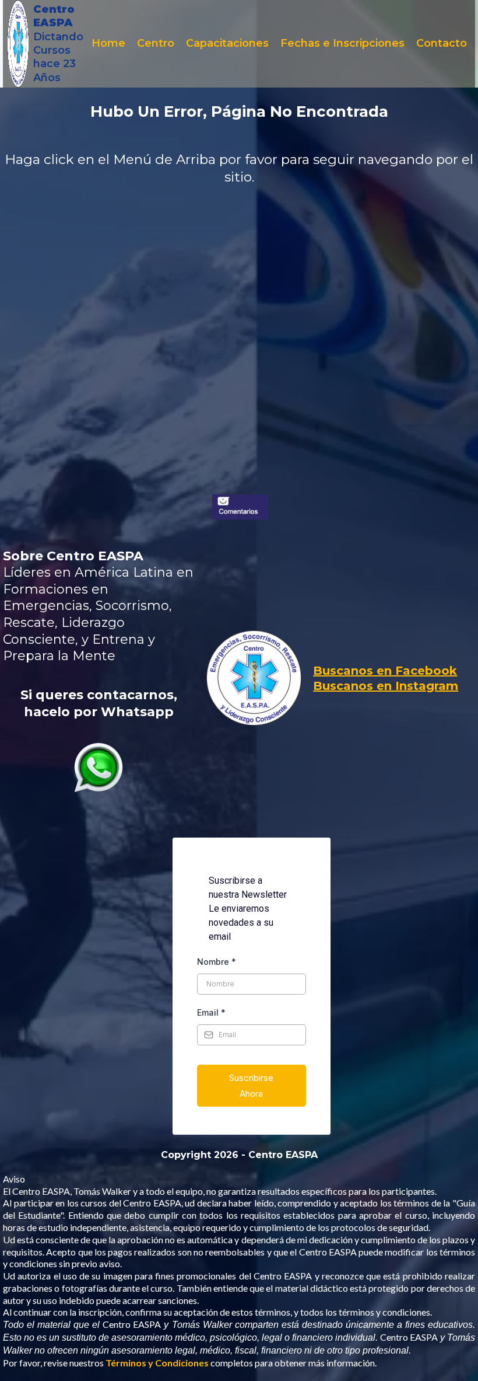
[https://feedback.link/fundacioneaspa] (240, 507)
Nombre (216, 962)
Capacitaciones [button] (227, 43)
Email (211, 1012)
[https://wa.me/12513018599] (99, 768)
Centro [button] (155, 43)
